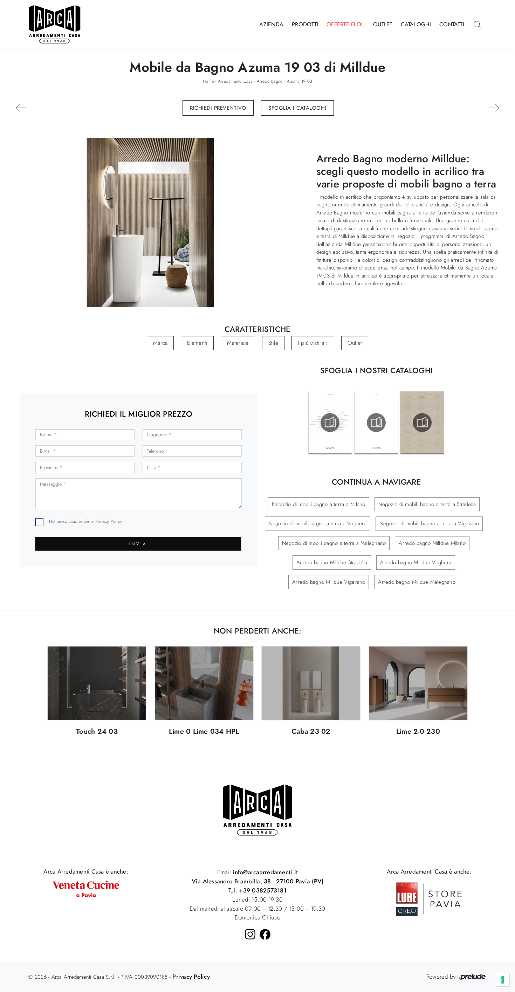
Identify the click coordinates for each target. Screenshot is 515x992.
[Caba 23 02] (310, 683)
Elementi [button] (197, 343)
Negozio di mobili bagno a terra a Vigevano (429, 523)
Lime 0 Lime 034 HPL (204, 731)
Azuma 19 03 (299, 81)
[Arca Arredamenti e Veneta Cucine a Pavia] (86, 888)
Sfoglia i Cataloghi (297, 108)
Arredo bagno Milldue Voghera (415, 562)
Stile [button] (273, 343)
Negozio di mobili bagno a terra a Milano (318, 504)
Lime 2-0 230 (418, 731)
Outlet (382, 24)
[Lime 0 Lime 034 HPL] (204, 683)
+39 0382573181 (263, 890)
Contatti (451, 24)
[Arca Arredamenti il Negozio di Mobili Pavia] (257, 809)
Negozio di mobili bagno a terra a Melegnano (334, 543)
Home (208, 81)
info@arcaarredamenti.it (264, 872)
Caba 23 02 (311, 731)
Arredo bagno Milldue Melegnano (416, 582)
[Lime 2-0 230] (418, 683)
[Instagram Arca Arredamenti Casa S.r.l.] (250, 934)
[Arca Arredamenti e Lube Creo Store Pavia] (429, 898)
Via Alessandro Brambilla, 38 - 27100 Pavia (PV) (258, 881)
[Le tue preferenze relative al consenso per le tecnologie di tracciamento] (502, 979)
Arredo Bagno (270, 81)
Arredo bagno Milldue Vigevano (328, 582)
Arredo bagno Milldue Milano (432, 543)
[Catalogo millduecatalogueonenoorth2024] (376, 422)
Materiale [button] (237, 343)
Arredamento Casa (235, 81)
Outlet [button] (355, 343)
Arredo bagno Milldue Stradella (332, 562)
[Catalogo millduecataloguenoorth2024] (330, 422)
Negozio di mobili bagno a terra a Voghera (317, 523)
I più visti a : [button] (313, 343)
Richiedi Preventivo (218, 108)
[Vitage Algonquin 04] (21, 108)
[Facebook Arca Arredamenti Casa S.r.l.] (265, 934)
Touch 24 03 (97, 731)
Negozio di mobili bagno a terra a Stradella (427, 504)
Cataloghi (416, 24)
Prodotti (305, 24)
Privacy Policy (109, 521)
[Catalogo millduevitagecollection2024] (422, 422)
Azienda (271, 24)
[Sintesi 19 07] (493, 108)
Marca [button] (160, 343)
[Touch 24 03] (96, 683)
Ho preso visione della (85, 521)
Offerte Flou (346, 24)
